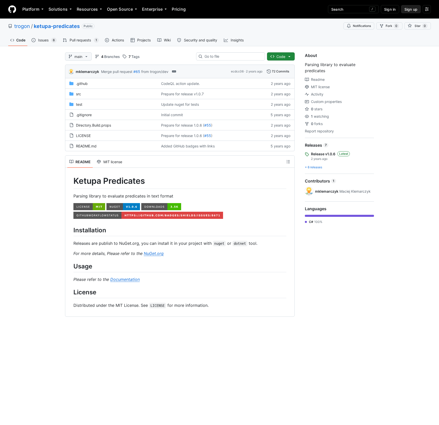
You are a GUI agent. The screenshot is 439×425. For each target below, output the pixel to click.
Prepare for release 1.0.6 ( (182, 125)
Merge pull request (116, 71)
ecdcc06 (237, 71)
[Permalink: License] (69, 292)
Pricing (179, 9)
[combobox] (233, 56)
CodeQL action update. (180, 83)
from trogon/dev (154, 71)
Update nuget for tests (180, 104)
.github (82, 83)
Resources (87, 9)
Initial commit (172, 115)
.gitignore (84, 115)
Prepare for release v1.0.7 (182, 94)
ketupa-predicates (57, 26)
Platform (30, 9)
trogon (22, 26)
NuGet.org (154, 253)
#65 (136, 71)
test (79, 104)
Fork (391, 26)
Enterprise (152, 9)
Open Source (120, 9)
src (78, 94)
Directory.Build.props (93, 125)
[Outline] (288, 162)
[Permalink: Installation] (69, 230)
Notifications (362, 26)
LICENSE (83, 135)
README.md (86, 146)
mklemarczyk (87, 71)
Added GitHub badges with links (188, 146)
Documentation (125, 279)
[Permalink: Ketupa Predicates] (69, 181)
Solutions (58, 9)
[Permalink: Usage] (69, 266)
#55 (207, 125)
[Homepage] (12, 9)
